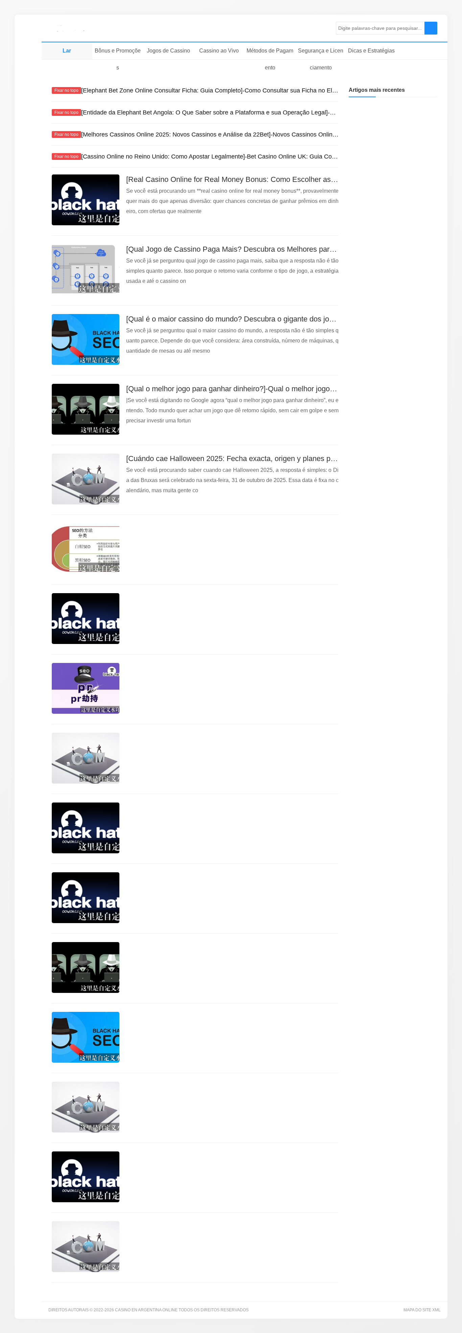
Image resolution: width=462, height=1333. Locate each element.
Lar (67, 51)
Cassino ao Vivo (219, 51)
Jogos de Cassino (168, 51)
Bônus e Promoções (118, 59)
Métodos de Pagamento (270, 59)
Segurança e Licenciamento (320, 59)
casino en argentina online (84, 28)
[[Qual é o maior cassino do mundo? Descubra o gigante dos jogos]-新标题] (85, 339)
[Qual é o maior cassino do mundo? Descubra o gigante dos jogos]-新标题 (247, 319)
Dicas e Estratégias (371, 51)
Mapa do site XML (422, 1310)
